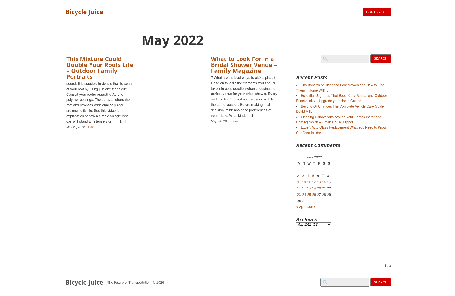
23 (299, 195)
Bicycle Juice (84, 12)
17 (304, 188)
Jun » (311, 207)
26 (314, 195)
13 (319, 182)
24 (304, 195)
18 (309, 188)
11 (308, 182)
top (388, 265)
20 (319, 188)
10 (304, 182)
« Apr (300, 207)
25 (309, 195)
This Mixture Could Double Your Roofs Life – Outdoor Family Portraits (99, 68)
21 (324, 188)
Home (91, 127)
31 (304, 201)
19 (314, 188)
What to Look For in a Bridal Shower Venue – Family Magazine (244, 65)
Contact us (376, 12)
